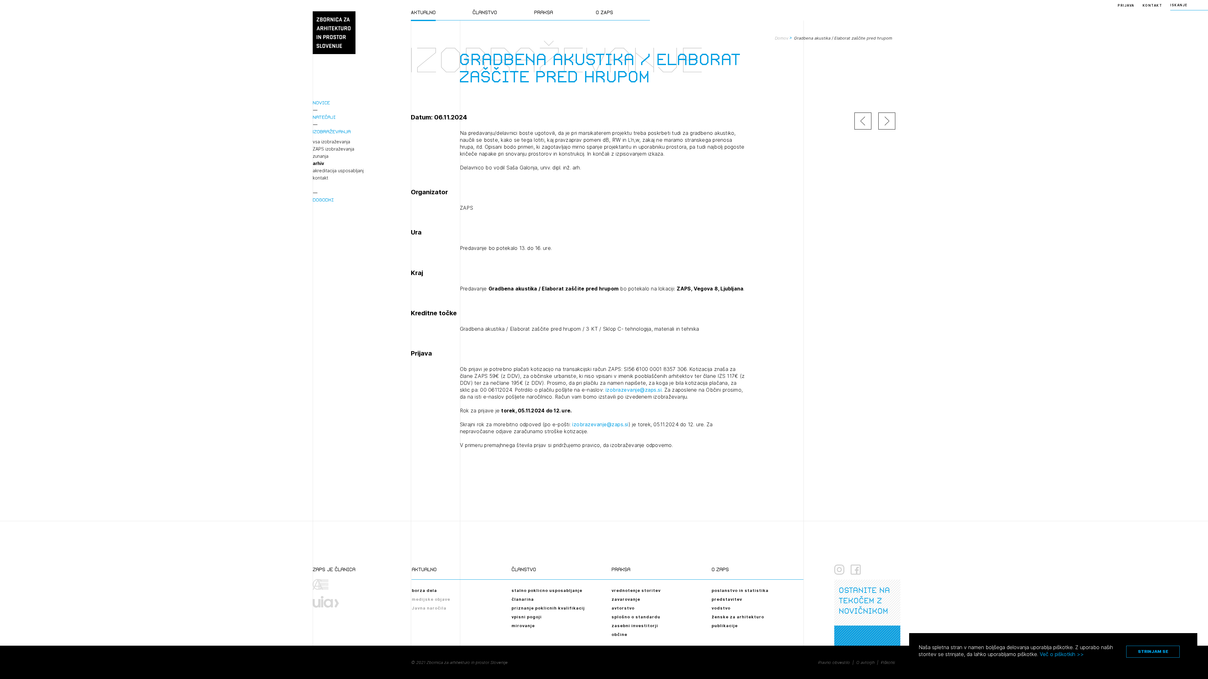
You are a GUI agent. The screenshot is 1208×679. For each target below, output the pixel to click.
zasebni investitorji (635, 625)
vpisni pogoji (527, 617)
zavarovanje (626, 599)
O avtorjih (865, 662)
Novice (321, 102)
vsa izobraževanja (331, 142)
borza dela (424, 590)
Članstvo (485, 12)
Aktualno (423, 12)
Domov (781, 38)
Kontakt (1152, 5)
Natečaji (324, 117)
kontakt (320, 178)
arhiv (318, 163)
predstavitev (727, 599)
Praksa (543, 12)
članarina (523, 599)
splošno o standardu (636, 617)
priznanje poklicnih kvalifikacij (548, 608)
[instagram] (839, 570)
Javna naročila (429, 608)
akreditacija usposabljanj (338, 171)
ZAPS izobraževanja (333, 149)
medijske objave (431, 599)
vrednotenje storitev (636, 590)
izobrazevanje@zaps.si (633, 389)
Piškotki (888, 662)
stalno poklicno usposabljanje (547, 590)
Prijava (1126, 5)
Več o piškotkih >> (1062, 654)
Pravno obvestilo (834, 662)
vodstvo (721, 608)
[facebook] (856, 570)
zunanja (320, 156)
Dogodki (323, 199)
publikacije (725, 625)
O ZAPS (604, 12)
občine (619, 634)
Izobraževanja (332, 131)
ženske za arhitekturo (738, 617)
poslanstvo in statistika (740, 590)
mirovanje (523, 625)
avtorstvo (623, 608)
